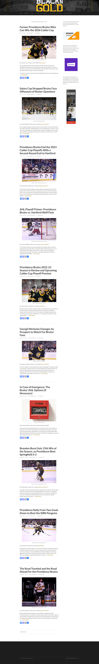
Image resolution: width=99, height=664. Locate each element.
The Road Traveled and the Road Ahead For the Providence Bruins (39, 570)
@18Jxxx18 (43, 62)
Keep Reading (24, 75)
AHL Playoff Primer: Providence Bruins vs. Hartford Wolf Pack (38, 211)
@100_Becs (42, 306)
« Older (23, 631)
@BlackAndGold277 (43, 186)
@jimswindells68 (45, 124)
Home (21, 13)
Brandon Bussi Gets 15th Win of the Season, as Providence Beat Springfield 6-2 (38, 451)
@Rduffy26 (41, 545)
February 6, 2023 (24, 574)
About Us (27, 13)
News (32, 13)
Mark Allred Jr (30, 156)
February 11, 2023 (24, 515)
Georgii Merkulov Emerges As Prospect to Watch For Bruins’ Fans (37, 332)
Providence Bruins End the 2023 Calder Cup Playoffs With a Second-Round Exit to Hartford (38, 150)
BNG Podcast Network (41, 13)
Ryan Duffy (32, 515)
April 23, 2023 (23, 215)
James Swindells (31, 94)
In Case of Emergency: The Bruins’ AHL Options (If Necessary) (35, 390)
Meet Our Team (68, 13)
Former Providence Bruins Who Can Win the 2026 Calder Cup (38, 29)
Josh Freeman (30, 276)
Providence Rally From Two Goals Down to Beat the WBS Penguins (39, 511)
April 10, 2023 (23, 276)
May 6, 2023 (22, 156)
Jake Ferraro (30, 33)
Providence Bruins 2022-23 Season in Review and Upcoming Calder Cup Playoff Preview (38, 270)
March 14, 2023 (23, 396)
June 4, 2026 (22, 33)
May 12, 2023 (22, 94)
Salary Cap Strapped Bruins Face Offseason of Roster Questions (38, 90)
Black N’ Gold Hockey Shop (55, 13)
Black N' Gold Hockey (28, 658)
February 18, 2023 (24, 457)
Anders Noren (73, 658)
